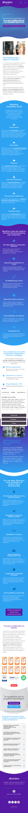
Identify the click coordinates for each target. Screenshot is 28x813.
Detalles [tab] (13, 392)
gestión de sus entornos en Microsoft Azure (13, 199)
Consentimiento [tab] (5, 392)
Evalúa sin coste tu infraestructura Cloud (14, 26)
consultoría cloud (15, 214)
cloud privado (14, 130)
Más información (14, 703)
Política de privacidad (14, 782)
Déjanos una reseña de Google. (14, 794)
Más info (14, 685)
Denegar (14, 423)
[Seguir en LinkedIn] (9, 802)
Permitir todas (14, 415)
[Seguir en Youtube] (18, 802)
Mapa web (11, 783)
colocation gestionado (13, 182)
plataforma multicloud (11, 166)
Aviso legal (5, 782)
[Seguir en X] (12, 802)
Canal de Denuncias (19, 783)
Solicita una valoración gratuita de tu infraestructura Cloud (14, 612)
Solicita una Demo (14, 706)
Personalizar (13, 419)
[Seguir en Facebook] (15, 802)
